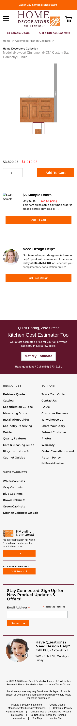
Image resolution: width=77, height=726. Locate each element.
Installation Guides (16, 419)
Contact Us (49, 400)
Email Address (36, 607)
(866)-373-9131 (52, 366)
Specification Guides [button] (18, 407)
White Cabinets (14, 481)
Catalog (8, 400)
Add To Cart (55, 173)
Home (6, 40)
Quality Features (14, 438)
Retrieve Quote (14, 394)
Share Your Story (53, 426)
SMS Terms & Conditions (52, 463)
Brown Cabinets (14, 500)
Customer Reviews (54, 413)
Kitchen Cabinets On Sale (20, 513)
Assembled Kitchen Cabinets (33, 40)
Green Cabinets (14, 506)
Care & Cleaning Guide (18, 445)
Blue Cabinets (13, 493)
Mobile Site (56, 718)
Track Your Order (53, 394)
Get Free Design (38, 278)
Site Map (37, 718)
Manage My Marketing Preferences (26, 708)
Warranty (47, 445)
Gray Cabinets (13, 487)
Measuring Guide (15, 413)
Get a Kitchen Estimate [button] (54, 32)
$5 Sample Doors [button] (18, 32)
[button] (68, 19)
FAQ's (45, 407)
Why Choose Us (52, 419)
